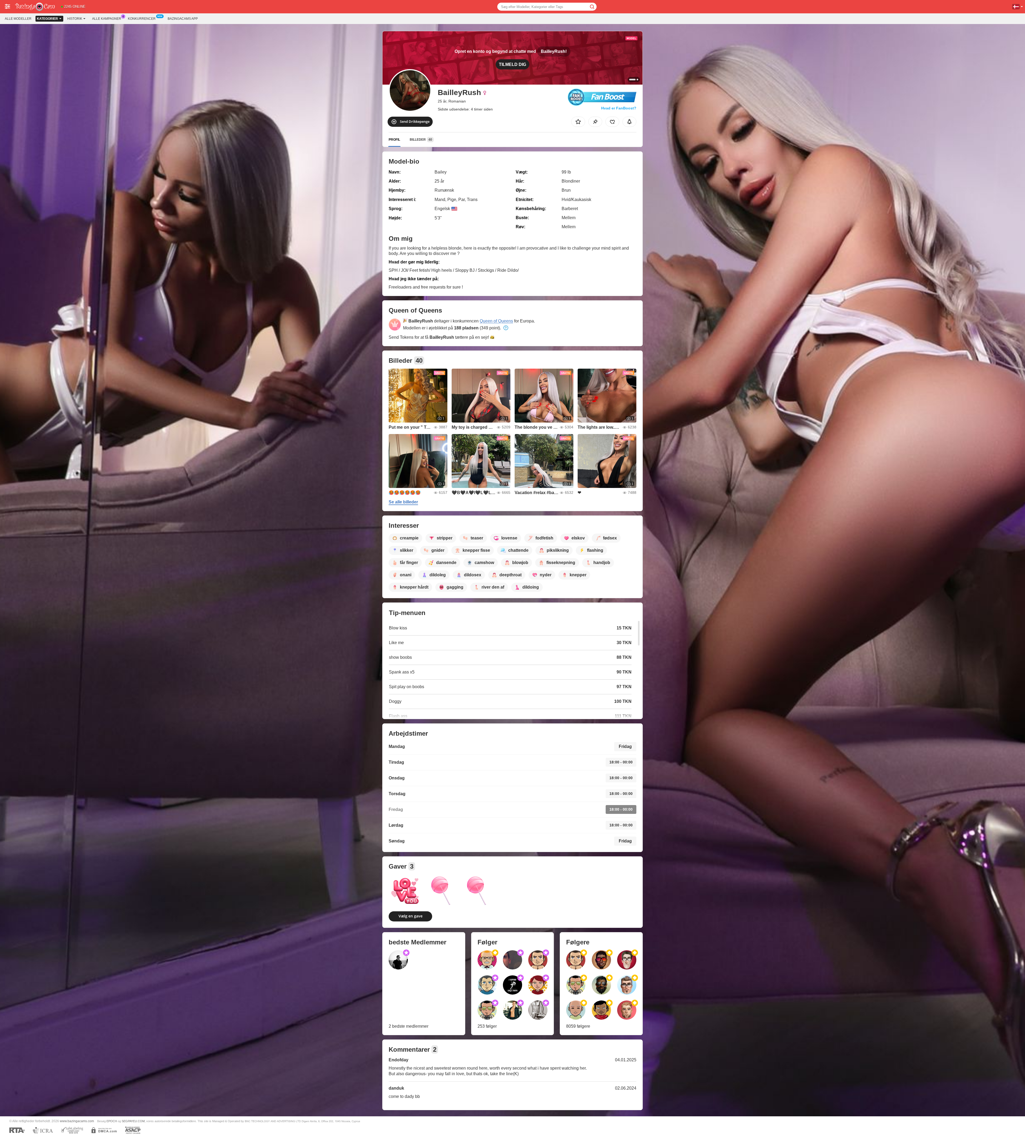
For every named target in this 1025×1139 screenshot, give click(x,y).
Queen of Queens (496, 321)
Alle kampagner (106, 19)
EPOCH (112, 1121)
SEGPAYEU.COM (133, 1121)
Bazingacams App (183, 19)
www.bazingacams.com (77, 1121)
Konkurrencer (142, 19)
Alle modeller (18, 19)
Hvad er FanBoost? (618, 108)
